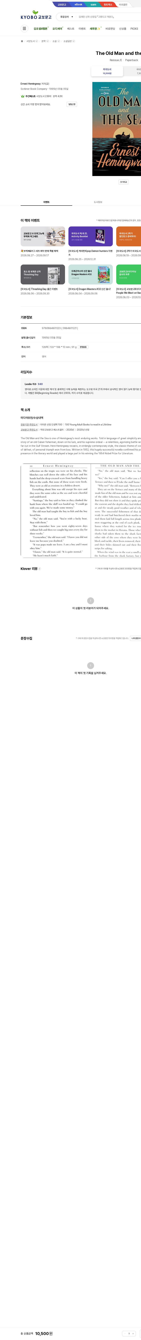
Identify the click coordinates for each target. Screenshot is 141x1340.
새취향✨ (95, 28)
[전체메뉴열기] (24, 28)
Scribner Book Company (34, 88)
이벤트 (82, 28)
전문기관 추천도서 (29, 424)
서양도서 (30, 41)
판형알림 (83, 347)
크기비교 (123, 182)
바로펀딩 (110, 28)
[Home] (22, 41)
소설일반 (67, 41)
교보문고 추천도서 (29, 429)
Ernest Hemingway (31, 83)
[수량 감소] (125, 1334)
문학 (43, 41)
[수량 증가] (133, 1334)
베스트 (70, 28)
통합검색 (64, 16)
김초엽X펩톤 (40, 28)
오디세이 (57, 28)
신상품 (122, 28)
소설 (54, 41)
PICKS (134, 28)
